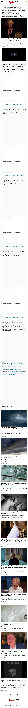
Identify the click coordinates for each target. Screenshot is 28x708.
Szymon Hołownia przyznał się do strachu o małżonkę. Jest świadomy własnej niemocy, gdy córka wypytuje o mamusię (14, 373)
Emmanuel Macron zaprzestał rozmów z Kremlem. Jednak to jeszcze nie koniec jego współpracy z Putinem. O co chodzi (13, 368)
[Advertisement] (14, 129)
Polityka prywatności (17, 703)
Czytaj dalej (14, 694)
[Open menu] (2, 2)
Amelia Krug (8, 12)
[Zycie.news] (14, 2)
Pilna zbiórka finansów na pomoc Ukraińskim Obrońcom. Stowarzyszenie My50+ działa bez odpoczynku (13, 363)
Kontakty (8, 703)
